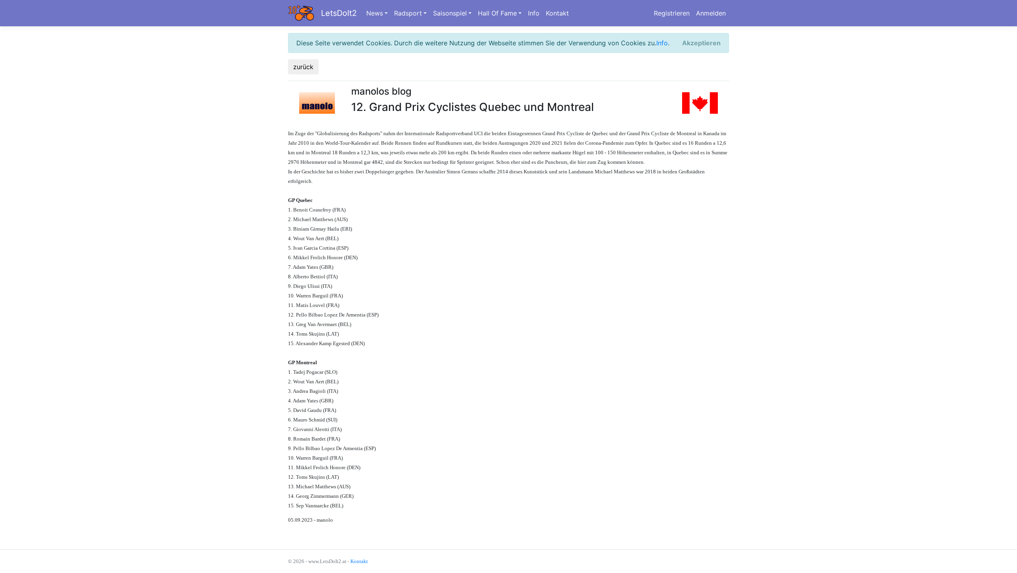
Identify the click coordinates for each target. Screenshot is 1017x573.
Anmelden (711, 13)
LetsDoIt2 (339, 13)
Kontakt (557, 13)
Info (533, 13)
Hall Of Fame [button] (497, 13)
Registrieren (672, 13)
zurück (303, 67)
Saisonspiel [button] (450, 13)
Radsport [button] (408, 13)
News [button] (374, 13)
